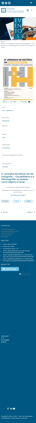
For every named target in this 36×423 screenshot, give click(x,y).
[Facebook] (3, 3)
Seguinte (30, 212)
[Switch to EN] (32, 3)
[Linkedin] (6, 3)
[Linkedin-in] (11, 409)
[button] (5, 201)
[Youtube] (9, 3)
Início (2, 42)
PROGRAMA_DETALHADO (18, 195)
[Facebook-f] (8, 409)
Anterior (5, 212)
